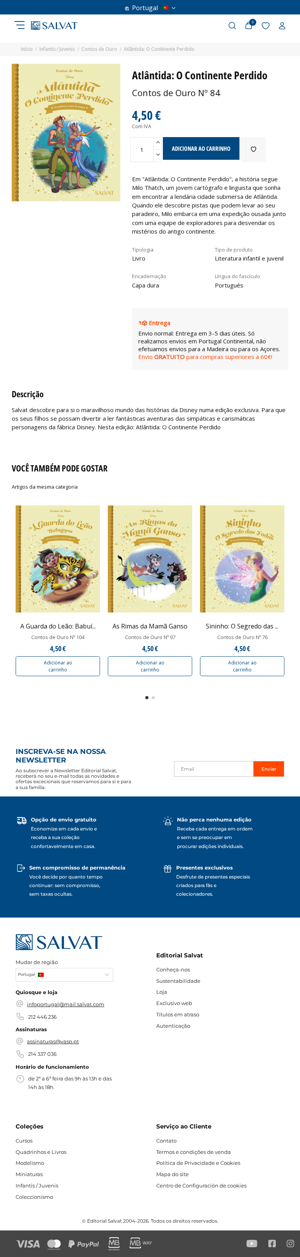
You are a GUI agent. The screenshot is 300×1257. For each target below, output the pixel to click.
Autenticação (173, 1026)
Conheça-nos (173, 969)
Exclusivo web (174, 1003)
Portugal (145, 8)
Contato (166, 1140)
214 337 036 (42, 1054)
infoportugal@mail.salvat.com (65, 1004)
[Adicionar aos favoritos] (253, 149)
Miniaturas (29, 1174)
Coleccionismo (34, 1197)
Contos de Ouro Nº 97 (150, 637)
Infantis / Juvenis (37, 1185)
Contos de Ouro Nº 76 (242, 637)
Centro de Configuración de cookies (201, 1185)
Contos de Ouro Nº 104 (57, 637)
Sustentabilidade (178, 981)
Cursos (24, 1140)
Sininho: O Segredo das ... (242, 626)
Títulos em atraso (177, 1014)
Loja (161, 992)
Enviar (268, 769)
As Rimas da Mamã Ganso (150, 626)
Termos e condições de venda (193, 1152)
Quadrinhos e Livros (41, 1152)
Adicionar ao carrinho (58, 666)
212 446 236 (42, 1017)
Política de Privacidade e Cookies (198, 1163)
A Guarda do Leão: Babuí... (58, 626)
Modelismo (30, 1163)
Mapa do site (172, 1174)
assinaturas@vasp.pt (53, 1041)
